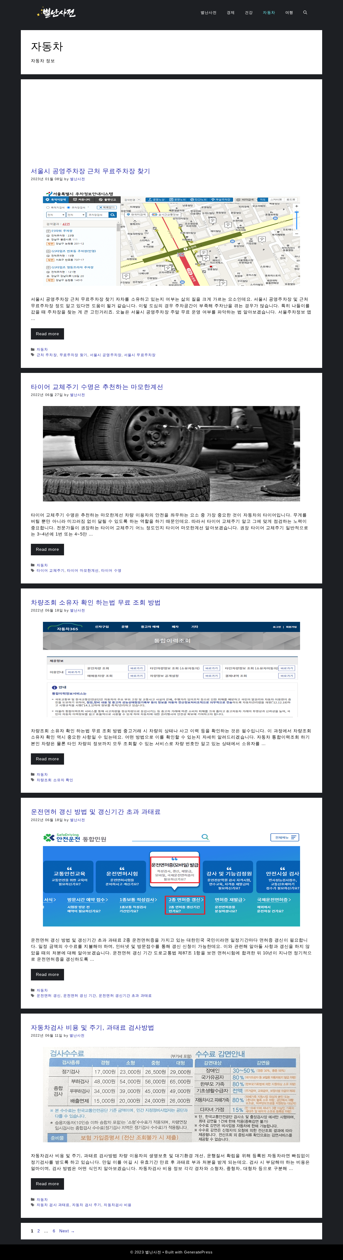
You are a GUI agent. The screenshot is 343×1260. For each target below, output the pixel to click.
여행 (289, 12)
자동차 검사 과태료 (53, 1205)
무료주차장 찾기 (73, 355)
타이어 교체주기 (51, 570)
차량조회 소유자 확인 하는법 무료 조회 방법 (96, 602)
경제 (231, 12)
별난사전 (209, 12)
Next (67, 1231)
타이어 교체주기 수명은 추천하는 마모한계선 (97, 386)
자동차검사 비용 (118, 1205)
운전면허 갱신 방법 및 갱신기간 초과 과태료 (96, 811)
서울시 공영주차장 (106, 355)
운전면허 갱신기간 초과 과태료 (125, 995)
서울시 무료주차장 (140, 355)
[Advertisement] (171, 127)
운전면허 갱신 (49, 995)
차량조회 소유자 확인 (55, 780)
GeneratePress (198, 1252)
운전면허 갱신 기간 (79, 995)
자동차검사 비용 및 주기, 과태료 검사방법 (92, 1027)
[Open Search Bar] (305, 12)
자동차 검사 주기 (86, 1205)
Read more (47, 333)
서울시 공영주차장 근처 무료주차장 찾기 (90, 170)
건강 (249, 12)
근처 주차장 (47, 355)
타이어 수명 (111, 570)
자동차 (269, 12)
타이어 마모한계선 (83, 570)
